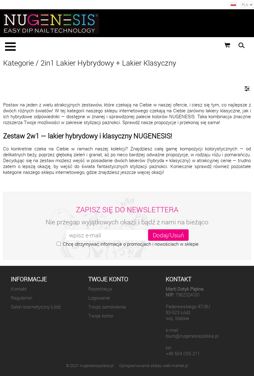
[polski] (233, 4)
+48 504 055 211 (183, 354)
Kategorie (18, 63)
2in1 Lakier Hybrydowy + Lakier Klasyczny (108, 63)
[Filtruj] (247, 88)
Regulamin (21, 298)
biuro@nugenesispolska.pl (192, 336)
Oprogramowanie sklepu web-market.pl (153, 365)
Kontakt (19, 289)
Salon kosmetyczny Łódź (36, 307)
